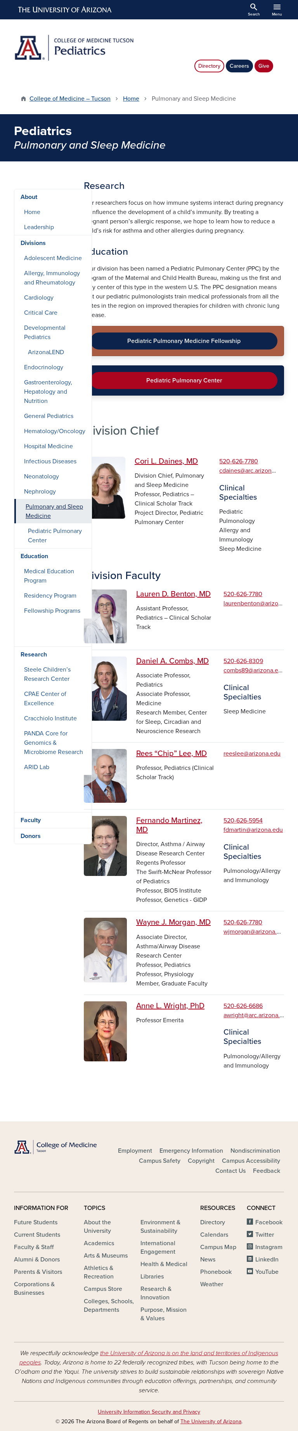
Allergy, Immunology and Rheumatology (52, 277)
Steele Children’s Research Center (47, 674)
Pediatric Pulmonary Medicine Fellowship (184, 341)
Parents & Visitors (38, 1272)
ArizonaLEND (46, 352)
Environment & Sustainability (160, 1226)
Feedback (266, 1171)
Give (263, 66)
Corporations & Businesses (34, 1288)
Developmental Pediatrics (45, 332)
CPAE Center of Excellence (45, 698)
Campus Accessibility (251, 1161)
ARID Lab (36, 767)
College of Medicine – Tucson (70, 99)
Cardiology (39, 298)
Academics (99, 1243)
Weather (211, 1284)
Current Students (37, 1235)
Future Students (35, 1222)
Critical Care (40, 313)
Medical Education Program (49, 575)
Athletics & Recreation (99, 1272)
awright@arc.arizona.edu (257, 1015)
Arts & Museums (106, 1256)
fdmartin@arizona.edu (253, 830)
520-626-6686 (243, 1006)
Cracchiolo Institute (50, 718)
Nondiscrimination (255, 1151)
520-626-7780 (238, 461)
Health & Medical (163, 1264)
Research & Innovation (156, 1293)
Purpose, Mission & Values (163, 1314)
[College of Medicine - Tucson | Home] (56, 1147)
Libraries (152, 1276)
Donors (31, 836)
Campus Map (218, 1247)
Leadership (39, 227)
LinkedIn (267, 1259)
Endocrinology (43, 367)
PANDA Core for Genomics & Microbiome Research (53, 743)
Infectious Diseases (50, 461)
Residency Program (50, 596)
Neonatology (41, 476)
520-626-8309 (243, 661)
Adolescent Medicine (53, 258)
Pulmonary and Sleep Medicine (54, 511)
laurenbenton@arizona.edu (260, 603)
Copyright (201, 1161)
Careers (239, 66)
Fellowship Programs (52, 611)
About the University (97, 1226)
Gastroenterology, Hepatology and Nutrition (48, 392)
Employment (135, 1151)
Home (131, 99)
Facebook (268, 1222)
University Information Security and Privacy (149, 1412)
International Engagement (157, 1247)
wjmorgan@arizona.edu (255, 932)
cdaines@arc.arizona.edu (253, 471)
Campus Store (103, 1289)
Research (34, 654)
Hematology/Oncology (54, 431)
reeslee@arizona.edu (252, 753)
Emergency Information (191, 1151)
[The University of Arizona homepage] (65, 9)
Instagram (268, 1247)
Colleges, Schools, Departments (109, 1305)
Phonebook (216, 1272)
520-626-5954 (243, 820)
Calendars (214, 1235)
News (207, 1259)
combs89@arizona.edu (254, 670)
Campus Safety (159, 1161)
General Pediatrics (48, 416)
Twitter (264, 1235)
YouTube (267, 1272)
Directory (209, 66)
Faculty (31, 820)
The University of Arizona (210, 1421)
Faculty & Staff (34, 1247)
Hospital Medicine (48, 446)
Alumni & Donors (37, 1259)
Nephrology (40, 491)
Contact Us (230, 1171)
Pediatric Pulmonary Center (184, 380)
